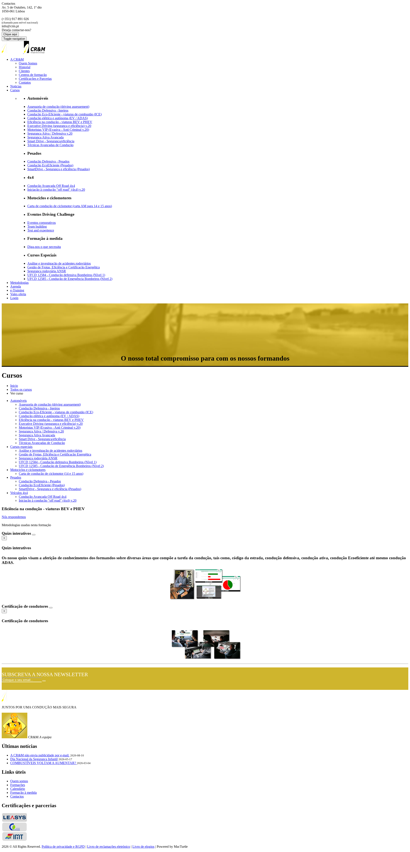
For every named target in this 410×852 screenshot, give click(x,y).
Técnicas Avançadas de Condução (50, 145)
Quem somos (19, 781)
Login (14, 298)
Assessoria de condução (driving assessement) (58, 106)
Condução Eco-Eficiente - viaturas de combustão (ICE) (64, 114)
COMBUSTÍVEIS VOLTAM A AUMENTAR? (43, 763)
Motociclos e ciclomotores (27, 470)
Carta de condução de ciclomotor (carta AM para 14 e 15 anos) (69, 206)
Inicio (14, 385)
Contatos (25, 82)
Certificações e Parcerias (35, 78)
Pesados (15, 477)
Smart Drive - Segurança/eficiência (50, 141)
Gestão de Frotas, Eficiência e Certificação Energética (63, 267)
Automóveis (18, 400)
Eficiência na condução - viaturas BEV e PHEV (59, 122)
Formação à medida (23, 792)
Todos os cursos (21, 389)
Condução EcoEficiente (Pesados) (50, 165)
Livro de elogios (143, 846)
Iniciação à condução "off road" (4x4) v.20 (56, 189)
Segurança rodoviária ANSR (46, 271)
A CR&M (17, 59)
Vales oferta (18, 294)
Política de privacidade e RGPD (63, 846)
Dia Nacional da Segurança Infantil (34, 759)
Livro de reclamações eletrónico (108, 846)
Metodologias (19, 282)
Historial (24, 67)
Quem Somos (28, 63)
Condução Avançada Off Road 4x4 (51, 186)
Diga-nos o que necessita (44, 247)
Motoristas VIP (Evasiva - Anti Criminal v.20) (58, 129)
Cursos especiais (21, 447)
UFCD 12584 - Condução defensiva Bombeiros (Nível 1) (66, 275)
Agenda (15, 286)
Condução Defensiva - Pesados (48, 161)
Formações (17, 785)
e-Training (17, 290)
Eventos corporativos (41, 222)
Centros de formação (33, 75)
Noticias (15, 86)
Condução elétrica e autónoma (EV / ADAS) (57, 118)
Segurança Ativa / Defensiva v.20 (49, 133)
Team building (37, 226)
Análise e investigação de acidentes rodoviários (59, 263)
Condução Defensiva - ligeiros (47, 110)
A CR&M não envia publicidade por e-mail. (39, 755)
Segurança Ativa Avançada (45, 137)
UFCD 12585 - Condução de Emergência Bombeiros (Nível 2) (69, 279)
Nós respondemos (14, 517)
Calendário (17, 789)
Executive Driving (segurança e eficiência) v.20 (59, 126)
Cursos (15, 90)
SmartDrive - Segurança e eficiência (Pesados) (58, 169)
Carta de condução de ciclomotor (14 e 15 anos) (51, 473)
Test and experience (40, 230)
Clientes (24, 71)
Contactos (17, 796)
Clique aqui (10, 34)
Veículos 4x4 (19, 493)
